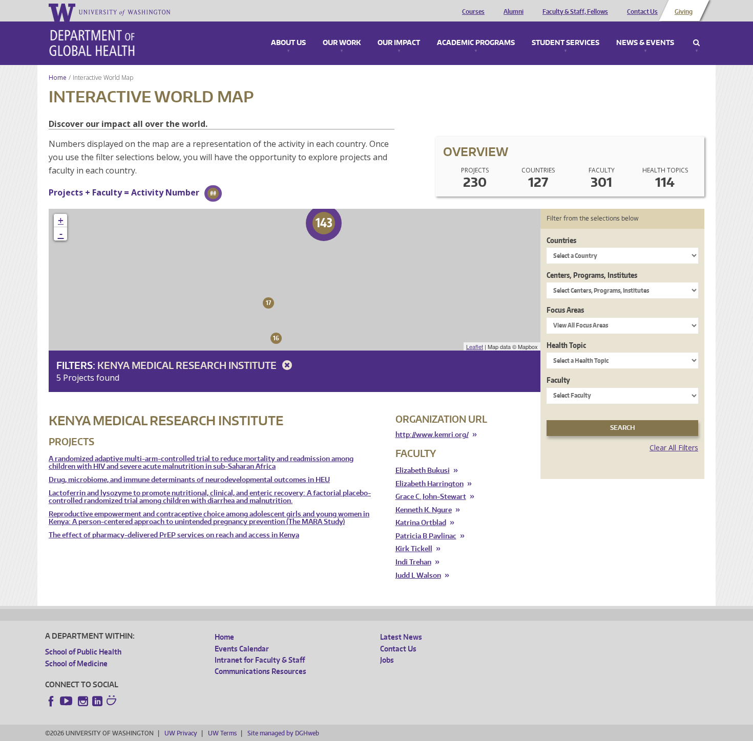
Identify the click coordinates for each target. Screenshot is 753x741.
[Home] (92, 43)
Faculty (558, 380)
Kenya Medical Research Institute (188, 365)
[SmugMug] (113, 701)
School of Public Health (83, 651)
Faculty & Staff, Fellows (575, 12)
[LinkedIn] (97, 701)
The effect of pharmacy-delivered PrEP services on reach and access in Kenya (174, 535)
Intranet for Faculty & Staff (260, 660)
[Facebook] (51, 701)
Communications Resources (260, 671)
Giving (684, 12)
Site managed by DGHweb (283, 733)
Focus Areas (565, 310)
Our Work (342, 43)
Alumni (514, 12)
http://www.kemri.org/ (432, 434)
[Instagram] (83, 701)
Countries (561, 240)
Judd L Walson (418, 575)
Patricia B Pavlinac (425, 536)
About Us (288, 43)
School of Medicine (76, 663)
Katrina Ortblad (420, 523)
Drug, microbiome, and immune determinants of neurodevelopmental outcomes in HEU (189, 480)
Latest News (401, 637)
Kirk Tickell (413, 549)
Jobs (387, 660)
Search (696, 43)
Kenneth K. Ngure (423, 510)
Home (58, 77)
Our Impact (399, 43)
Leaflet (474, 346)
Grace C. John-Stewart (430, 496)
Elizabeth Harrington (429, 484)
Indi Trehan (413, 562)
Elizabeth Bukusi (422, 470)
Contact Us (642, 12)
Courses (473, 12)
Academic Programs (476, 43)
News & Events (645, 43)
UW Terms (222, 733)
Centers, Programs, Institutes (592, 275)
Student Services (565, 43)
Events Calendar (242, 648)
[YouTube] (67, 701)
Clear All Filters (674, 447)
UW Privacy (180, 733)
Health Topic (566, 345)
